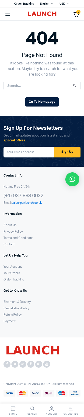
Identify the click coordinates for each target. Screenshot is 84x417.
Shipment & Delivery (17, 302)
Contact (9, 244)
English (44, 3)
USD (62, 3)
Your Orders (12, 273)
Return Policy (13, 314)
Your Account (13, 266)
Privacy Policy (13, 231)
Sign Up (67, 151)
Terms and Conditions (18, 238)
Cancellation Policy (16, 308)
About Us (10, 225)
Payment (10, 321)
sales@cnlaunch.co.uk (27, 202)
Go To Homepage (42, 101)
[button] (72, 179)
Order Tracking (24, 3)
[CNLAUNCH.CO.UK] (42, 14)
